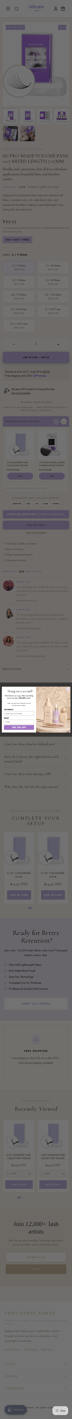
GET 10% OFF (19, 727)
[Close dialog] (68, 688)
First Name (8, 709)
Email (6, 718)
